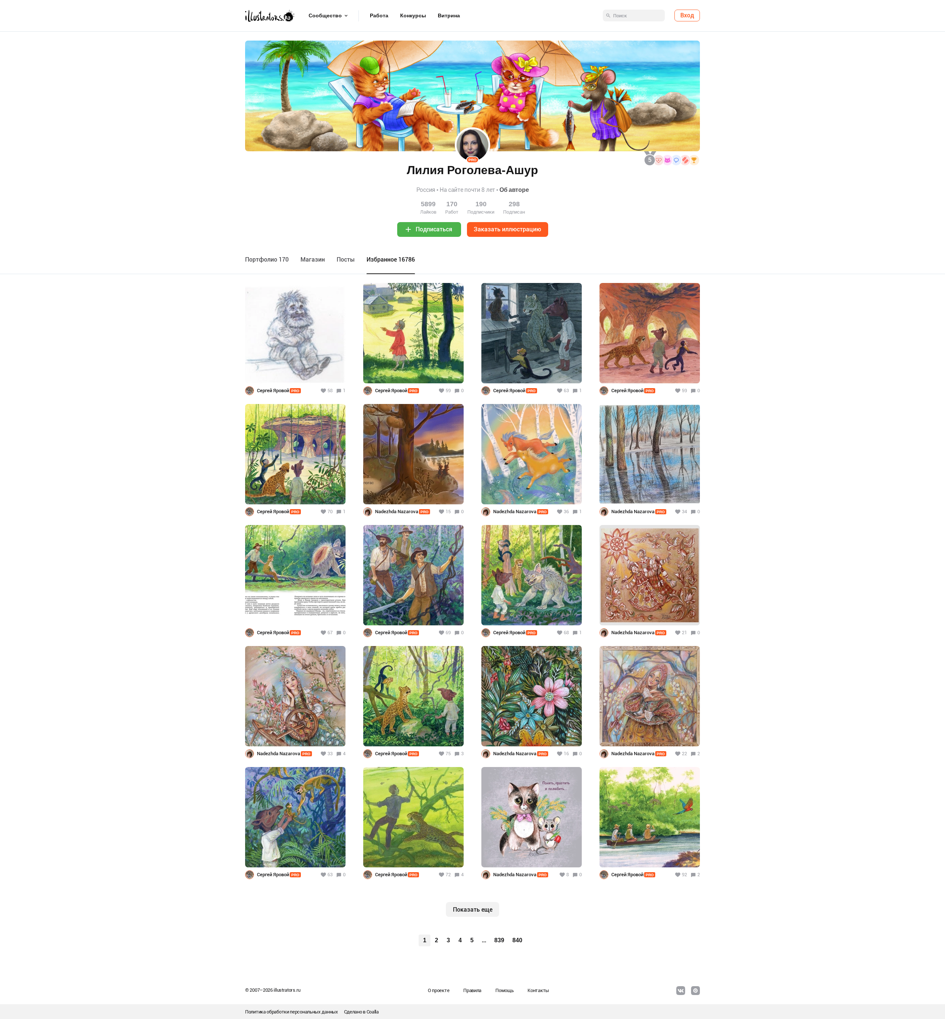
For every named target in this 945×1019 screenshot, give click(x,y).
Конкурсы (413, 16)
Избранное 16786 (391, 259)
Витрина (449, 16)
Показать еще (472, 909)
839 (499, 940)
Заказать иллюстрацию (507, 229)
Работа (379, 16)
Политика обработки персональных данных (291, 1012)
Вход (687, 15)
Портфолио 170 (267, 259)
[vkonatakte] (680, 990)
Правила (472, 990)
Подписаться (434, 229)
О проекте (438, 990)
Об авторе (514, 189)
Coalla (373, 1012)
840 (517, 940)
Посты (346, 259)
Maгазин (312, 259)
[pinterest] (695, 990)
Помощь (504, 990)
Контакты (538, 990)
